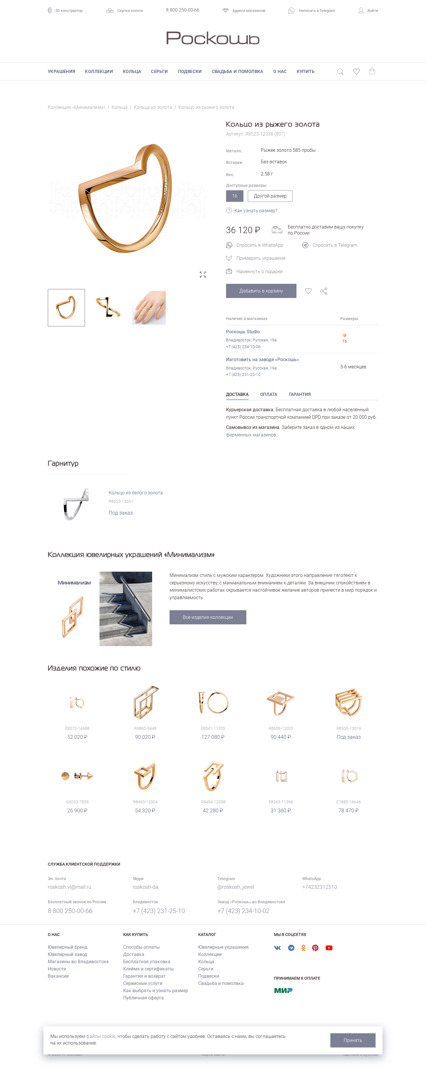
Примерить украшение (260, 258)
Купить (305, 71)
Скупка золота (130, 10)
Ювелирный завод (67, 954)
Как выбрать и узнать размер (155, 990)
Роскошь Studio (243, 331)
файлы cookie (100, 1036)
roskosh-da (145, 887)
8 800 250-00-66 (182, 10)
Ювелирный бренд (68, 947)
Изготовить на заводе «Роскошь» (262, 359)
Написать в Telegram (316, 10)
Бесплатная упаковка (146, 961)
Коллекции (99, 71)
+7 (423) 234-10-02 (243, 911)
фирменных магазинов (251, 435)
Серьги (159, 71)
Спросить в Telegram (335, 245)
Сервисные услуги (142, 983)
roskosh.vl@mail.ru (69, 887)
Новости (57, 969)
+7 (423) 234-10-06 (243, 346)
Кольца (132, 71)
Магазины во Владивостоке (78, 961)
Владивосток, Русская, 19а (251, 340)
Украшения (61, 71)
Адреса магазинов (248, 10)
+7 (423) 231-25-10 (243, 374)
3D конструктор (69, 10)
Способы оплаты (141, 947)
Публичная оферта (143, 998)
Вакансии (58, 976)
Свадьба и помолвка (237, 71)
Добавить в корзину (261, 291)
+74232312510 (319, 887)
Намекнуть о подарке (259, 271)
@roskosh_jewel (235, 887)
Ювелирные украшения (223, 947)
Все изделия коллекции (208, 617)
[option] (128, 200)
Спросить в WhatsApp (259, 245)
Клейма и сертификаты (148, 969)
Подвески (190, 71)
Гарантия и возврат (144, 976)
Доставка (133, 954)
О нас (280, 71)
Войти (372, 10)
